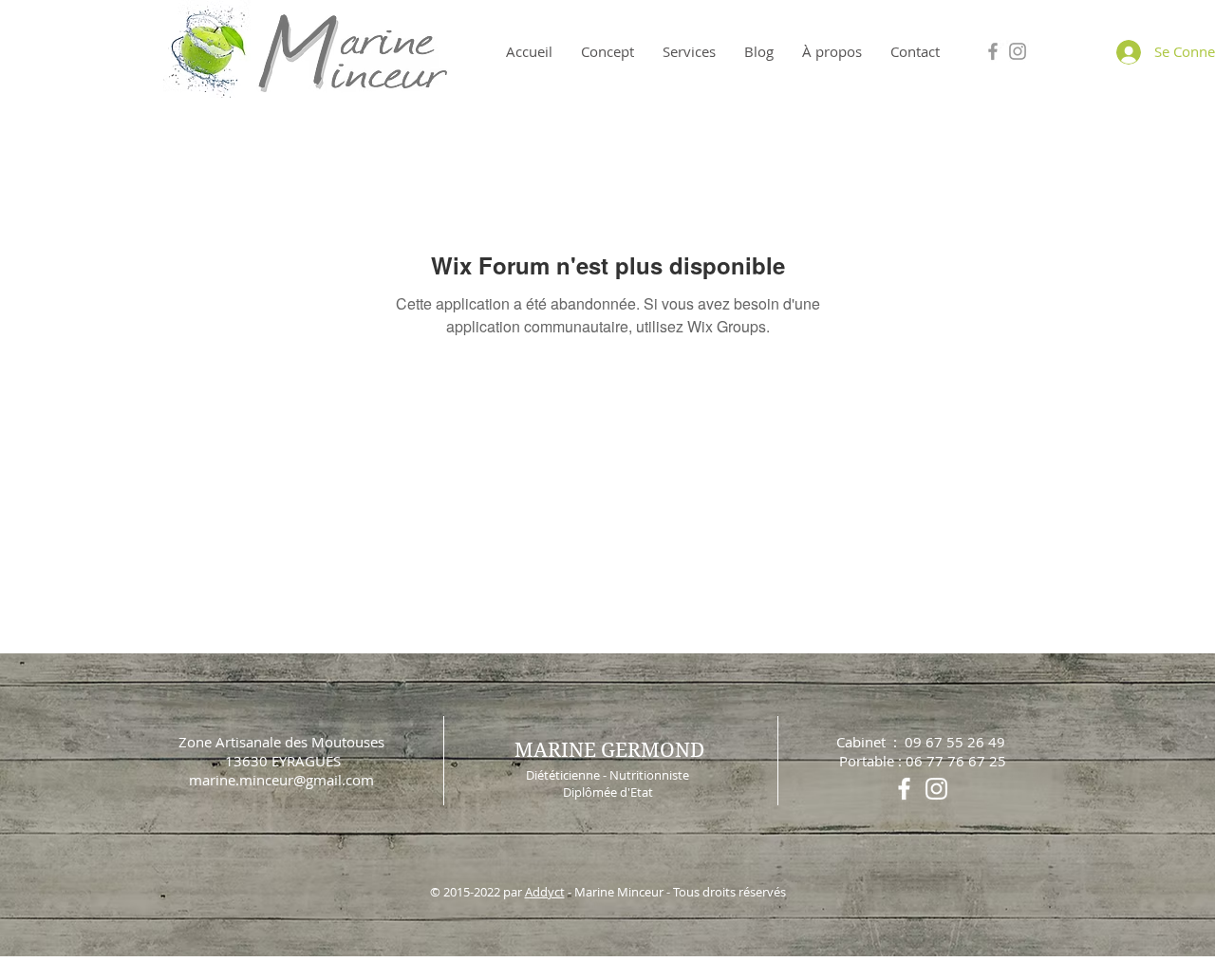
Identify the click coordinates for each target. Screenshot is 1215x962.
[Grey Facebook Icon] (992, 51)
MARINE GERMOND (609, 750)
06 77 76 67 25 (956, 760)
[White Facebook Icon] (904, 788)
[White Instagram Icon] (936, 788)
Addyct (545, 891)
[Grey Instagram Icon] (1017, 51)
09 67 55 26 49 (955, 741)
